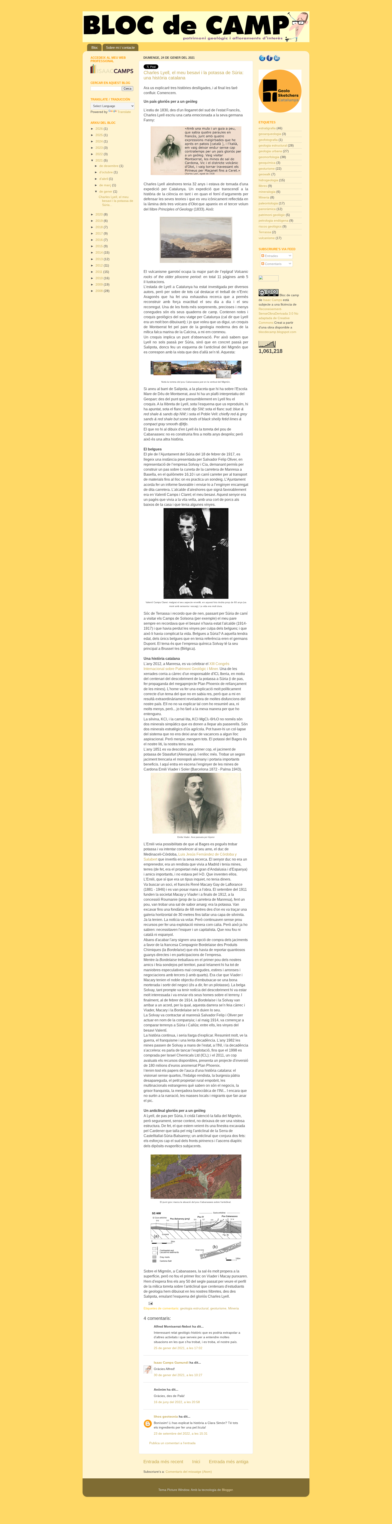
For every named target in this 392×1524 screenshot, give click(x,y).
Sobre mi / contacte (120, 47)
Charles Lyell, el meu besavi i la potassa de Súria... (116, 201)
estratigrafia (267, 128)
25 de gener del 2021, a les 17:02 (178, 1348)
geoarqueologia (270, 134)
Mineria (233, 1308)
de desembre (109, 166)
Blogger (227, 1490)
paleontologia (268, 203)
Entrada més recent (163, 1461)
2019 (100, 221)
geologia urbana (270, 151)
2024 (100, 141)
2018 (100, 227)
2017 (100, 233)
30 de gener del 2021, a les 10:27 (178, 1375)
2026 (100, 128)
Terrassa (265, 232)
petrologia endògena (273, 220)
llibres (263, 186)
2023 (100, 147)
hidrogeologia (268, 180)
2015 (100, 246)
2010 (100, 278)
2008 (100, 291)
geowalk (264, 174)
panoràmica (267, 209)
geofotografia (268, 140)
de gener (106, 191)
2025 (100, 135)
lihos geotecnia (166, 1416)
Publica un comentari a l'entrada (172, 1443)
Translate (124, 112)
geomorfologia (269, 157)
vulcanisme (267, 238)
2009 (100, 284)
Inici (196, 1461)
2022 (100, 154)
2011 (99, 272)
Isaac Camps (272, 300)
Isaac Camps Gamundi (171, 1362)
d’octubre (106, 172)
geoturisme (218, 1308)
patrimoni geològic (272, 215)
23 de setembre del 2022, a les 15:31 (181, 1433)
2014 (100, 252)
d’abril (104, 179)
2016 (100, 240)
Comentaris (273, 264)
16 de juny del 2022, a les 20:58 (177, 1402)
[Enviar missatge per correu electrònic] (149, 1303)
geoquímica (267, 162)
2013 (100, 259)
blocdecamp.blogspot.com (277, 332)
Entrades (271, 256)
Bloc (94, 47)
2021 (100, 160)
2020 (100, 214)
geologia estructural (194, 1308)
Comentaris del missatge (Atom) (189, 1471)
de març (105, 185)
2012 (100, 265)
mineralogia (267, 191)
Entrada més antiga (228, 1461)
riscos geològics (270, 226)
